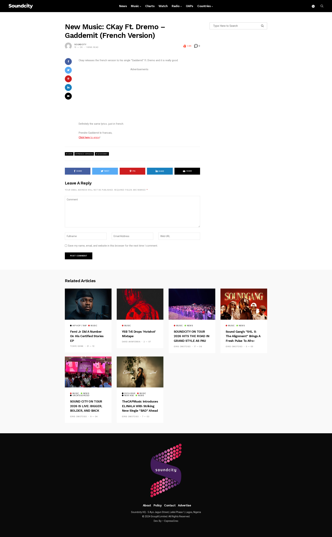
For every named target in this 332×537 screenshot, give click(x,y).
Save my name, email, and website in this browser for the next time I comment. (113, 245)
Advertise (184, 505)
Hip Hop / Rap (79, 326)
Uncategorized (80, 395)
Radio (175, 6)
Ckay (70, 154)
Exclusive (129, 393)
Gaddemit (103, 154)
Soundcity (80, 44)
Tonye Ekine (77, 346)
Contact (170, 505)
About (147, 505)
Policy (158, 505)
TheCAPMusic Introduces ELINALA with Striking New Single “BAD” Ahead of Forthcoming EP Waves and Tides (140, 411)
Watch (163, 6)
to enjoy (89, 137)
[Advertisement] (139, 96)
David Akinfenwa (131, 342)
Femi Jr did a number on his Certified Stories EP (87, 336)
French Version (85, 154)
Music (135, 6)
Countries (204, 6)
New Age (129, 395)
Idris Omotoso (182, 346)
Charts (149, 6)
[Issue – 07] (166, 470)
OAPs (189, 6)
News (123, 6)
